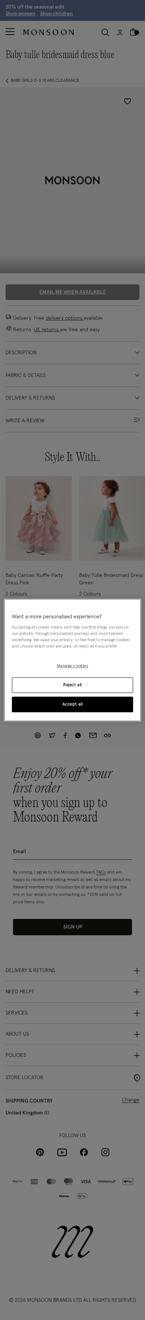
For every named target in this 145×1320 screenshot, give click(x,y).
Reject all (72, 685)
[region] (73, 660)
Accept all (72, 704)
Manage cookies (72, 666)
